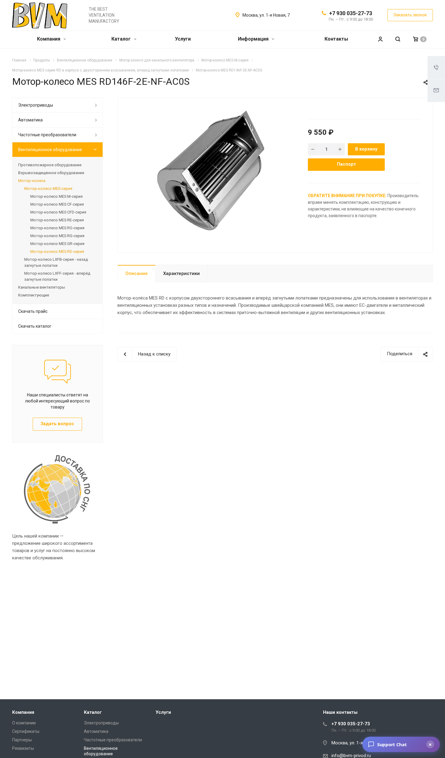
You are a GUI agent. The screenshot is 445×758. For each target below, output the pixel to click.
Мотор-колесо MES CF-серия (57, 204)
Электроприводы (35, 105)
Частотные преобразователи (47, 134)
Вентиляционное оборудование (50, 149)
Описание (136, 273)
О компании (24, 722)
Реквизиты (23, 748)
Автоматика (30, 120)
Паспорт (346, 164)
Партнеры (22, 739)
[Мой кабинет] (380, 39)
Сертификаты (25, 731)
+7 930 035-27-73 (350, 13)
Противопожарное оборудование (49, 165)
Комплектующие (33, 295)
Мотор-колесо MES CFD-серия (58, 212)
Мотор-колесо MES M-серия (56, 196)
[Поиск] (398, 39)
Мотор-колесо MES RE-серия (57, 220)
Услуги (183, 39)
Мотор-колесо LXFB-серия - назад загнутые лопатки (56, 262)
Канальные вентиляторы (41, 287)
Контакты (336, 39)
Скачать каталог (34, 326)
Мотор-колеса (31, 180)
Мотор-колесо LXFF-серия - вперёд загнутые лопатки (57, 276)
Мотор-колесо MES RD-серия (57, 251)
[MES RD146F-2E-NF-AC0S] (210, 170)
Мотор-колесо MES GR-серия (57, 243)
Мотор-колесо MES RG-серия (57, 235)
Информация (254, 39)
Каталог (121, 39)
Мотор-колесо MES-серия (48, 188)
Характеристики (181, 273)
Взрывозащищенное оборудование (51, 172)
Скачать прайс (33, 311)
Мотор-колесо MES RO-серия (57, 228)
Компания (49, 39)
